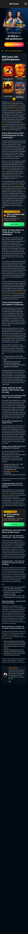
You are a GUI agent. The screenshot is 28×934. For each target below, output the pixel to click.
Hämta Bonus (14, 224)
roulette (4, 337)
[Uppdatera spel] (14, 99)
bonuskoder (12, 471)
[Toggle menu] (25, 4)
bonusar (8, 128)
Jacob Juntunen (13, 668)
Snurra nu (14, 524)
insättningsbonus (12, 102)
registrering (7, 493)
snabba (20, 333)
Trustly (6, 293)
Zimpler (12, 293)
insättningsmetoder (21, 292)
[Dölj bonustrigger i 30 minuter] (6, 931)
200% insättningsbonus (14, 108)
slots (17, 178)
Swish (23, 429)
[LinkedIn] (9, 681)
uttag (3, 316)
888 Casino (14, 4)
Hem (2, 51)
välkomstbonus (16, 184)
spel (20, 255)
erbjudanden (5, 122)
